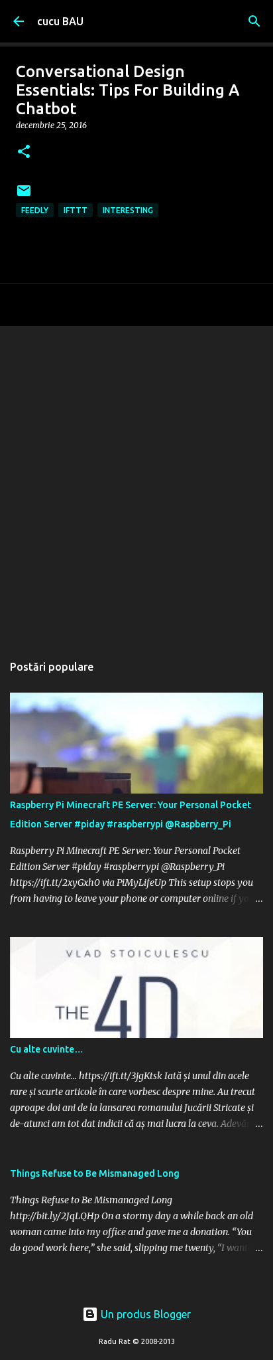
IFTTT (75, 210)
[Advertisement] (136, 483)
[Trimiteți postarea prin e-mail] (24, 195)
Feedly (34, 210)
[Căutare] (254, 21)
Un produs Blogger (144, 1314)
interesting (128, 210)
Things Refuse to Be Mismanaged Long (95, 1173)
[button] (24, 152)
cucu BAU (60, 21)
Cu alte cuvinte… (46, 1049)
